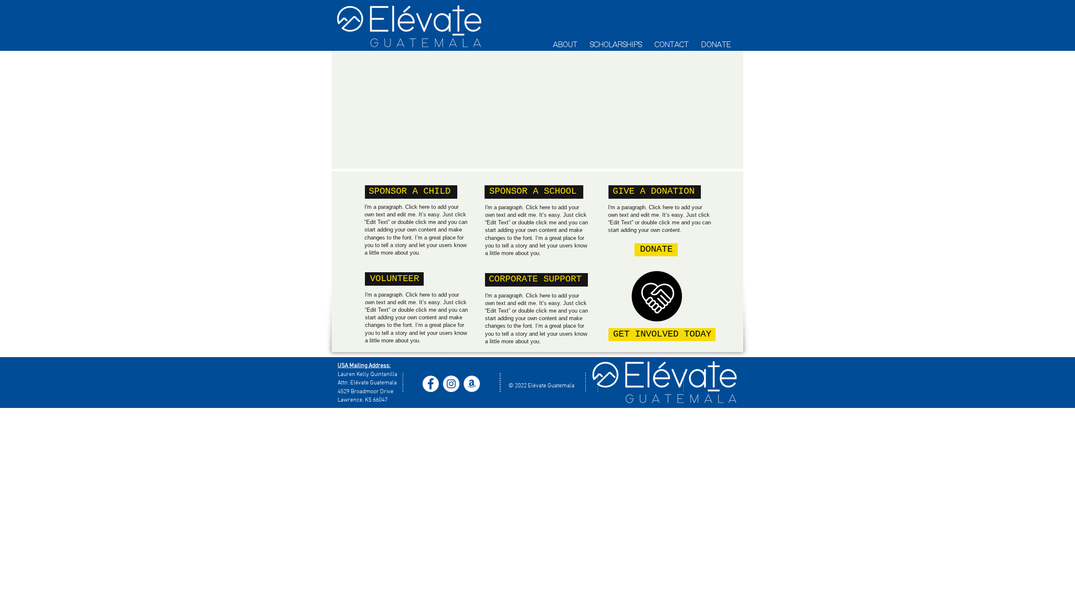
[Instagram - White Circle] (451, 384)
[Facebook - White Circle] (430, 384)
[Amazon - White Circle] (472, 384)
